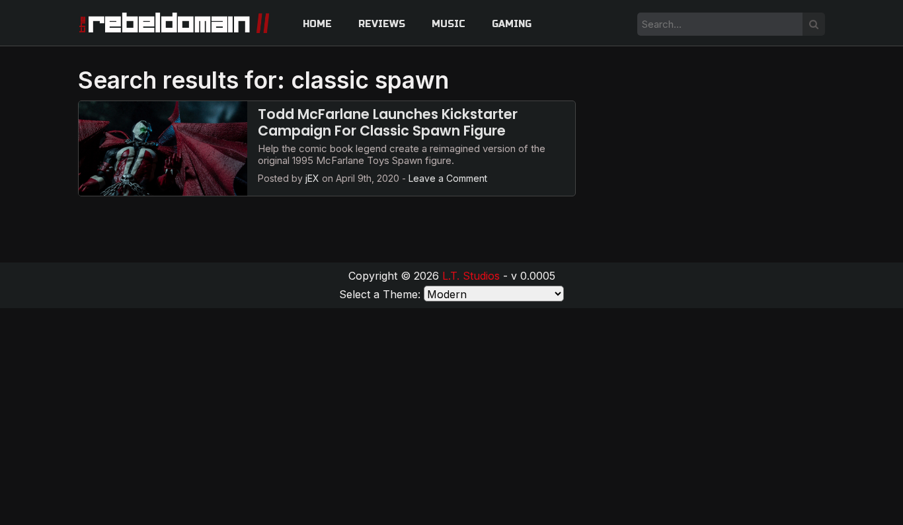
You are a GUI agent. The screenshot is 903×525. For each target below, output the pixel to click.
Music (448, 24)
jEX (312, 178)
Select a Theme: (379, 294)
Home (317, 24)
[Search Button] (814, 24)
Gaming (511, 24)
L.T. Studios (471, 275)
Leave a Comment (448, 178)
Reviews (381, 24)
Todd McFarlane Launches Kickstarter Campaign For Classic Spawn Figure (388, 122)
